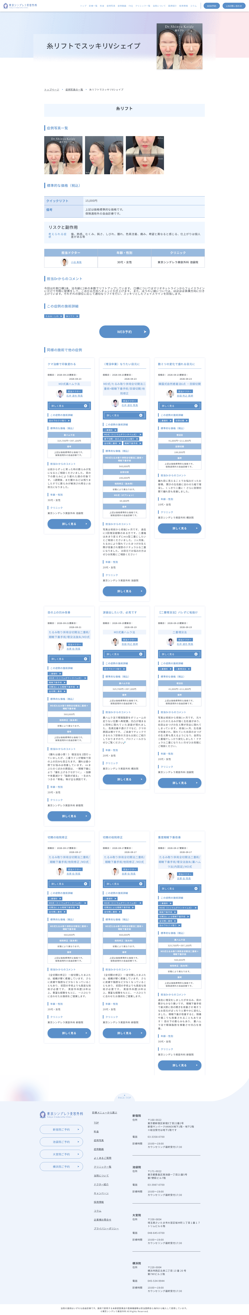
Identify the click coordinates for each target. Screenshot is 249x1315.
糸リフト (70, 316)
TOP (96, 1122)
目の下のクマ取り (57, 420)
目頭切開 (179, 420)
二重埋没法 (180, 668)
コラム (193, 5)
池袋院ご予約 (61, 1142)
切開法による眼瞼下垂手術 (62, 686)
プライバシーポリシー (106, 1228)
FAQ (131, 5)
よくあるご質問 (102, 1158)
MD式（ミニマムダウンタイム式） (121, 434)
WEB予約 (211, 5)
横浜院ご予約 (61, 1166)
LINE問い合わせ (234, 5)
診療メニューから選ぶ (104, 1112)
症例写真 (111, 5)
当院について (159, 5)
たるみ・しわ (52, 316)
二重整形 (108, 430)
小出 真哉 (76, 262)
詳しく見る (69, 524)
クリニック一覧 (143, 5)
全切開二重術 (110, 443)
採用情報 (183, 5)
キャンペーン (101, 1193)
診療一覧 (93, 5)
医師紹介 (172, 5)
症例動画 (122, 5)
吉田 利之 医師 (185, 395)
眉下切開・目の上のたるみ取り (119, 438)
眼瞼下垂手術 (131, 443)
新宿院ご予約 (61, 1129)
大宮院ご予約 (61, 1154)
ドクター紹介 (101, 1184)
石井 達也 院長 (74, 395)
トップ (83, 5)
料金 (102, 5)
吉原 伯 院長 (73, 648)
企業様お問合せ (102, 1219)
